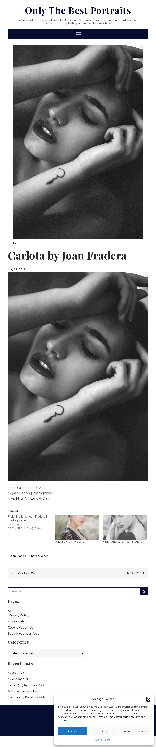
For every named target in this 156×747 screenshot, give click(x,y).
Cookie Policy (102, 739)
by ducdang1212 (19, 679)
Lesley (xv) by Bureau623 (26, 685)
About (12, 611)
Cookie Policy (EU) (21, 627)
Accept (72, 731)
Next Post (136, 573)
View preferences (135, 731)
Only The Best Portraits (78, 10)
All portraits (16, 621)
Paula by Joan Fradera (69, 541)
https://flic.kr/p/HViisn (33, 498)
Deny (104, 731)
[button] (148, 699)
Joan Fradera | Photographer (29, 555)
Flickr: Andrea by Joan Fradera (122, 541)
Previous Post (24, 573)
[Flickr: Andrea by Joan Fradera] (125, 527)
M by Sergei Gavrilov (23, 691)
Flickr (12, 243)
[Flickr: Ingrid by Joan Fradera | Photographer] (31, 522)
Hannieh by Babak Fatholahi (28, 697)
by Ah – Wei (16, 673)
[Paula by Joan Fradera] (77, 527)
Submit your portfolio (24, 633)
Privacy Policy (19, 615)
